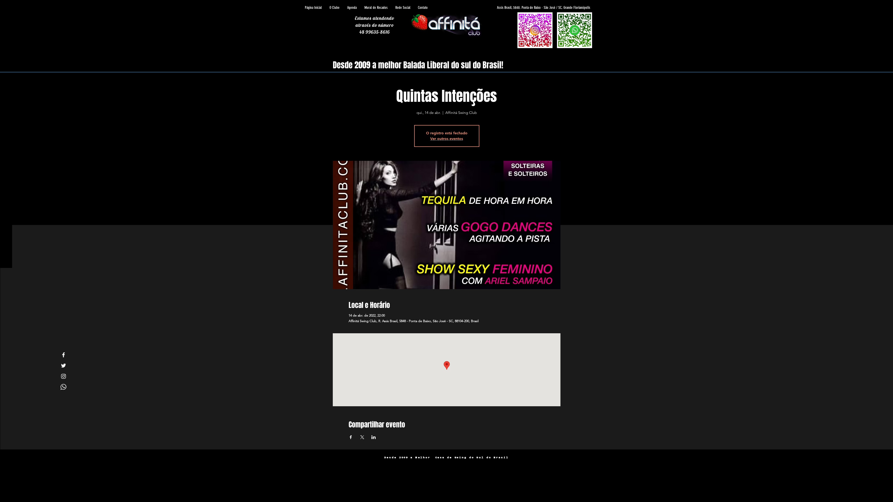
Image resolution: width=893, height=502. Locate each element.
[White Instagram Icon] (63, 376)
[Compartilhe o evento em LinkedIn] (373, 437)
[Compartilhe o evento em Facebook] (351, 437)
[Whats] (63, 387)
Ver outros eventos (446, 138)
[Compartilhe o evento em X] (362, 437)
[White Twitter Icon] (63, 365)
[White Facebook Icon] (63, 355)
